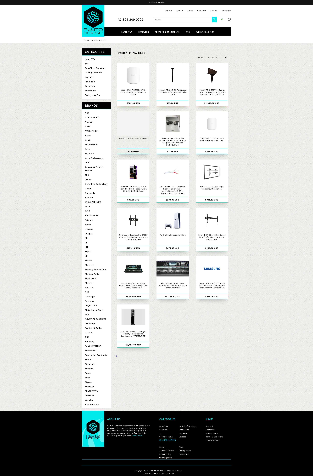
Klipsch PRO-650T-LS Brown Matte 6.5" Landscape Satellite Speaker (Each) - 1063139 (212, 92)
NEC (87, 292)
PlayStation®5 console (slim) (173, 235)
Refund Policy (212, 433)
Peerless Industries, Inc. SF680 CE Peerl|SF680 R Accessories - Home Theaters (133, 237)
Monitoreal (90, 278)
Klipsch (88, 251)
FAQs (190, 10)
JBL (86, 238)
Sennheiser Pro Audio (96, 355)
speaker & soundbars (167, 32)
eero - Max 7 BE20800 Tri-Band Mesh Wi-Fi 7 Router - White (133, 92)
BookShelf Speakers (95, 68)
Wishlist (226, 10)
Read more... (138, 435)
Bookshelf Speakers (187, 426)
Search (162, 447)
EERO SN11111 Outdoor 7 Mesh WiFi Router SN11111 (211, 139)
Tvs (87, 63)
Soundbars (90, 90)
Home (169, 10)
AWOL (88, 126)
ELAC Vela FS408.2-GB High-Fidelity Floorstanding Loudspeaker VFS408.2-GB (133, 333)
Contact (201, 10)
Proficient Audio (93, 328)
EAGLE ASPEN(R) (93, 202)
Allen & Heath (92, 117)
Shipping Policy (165, 458)
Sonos (88, 373)
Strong (88, 382)
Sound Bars (184, 430)
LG (86, 256)
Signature (90, 364)
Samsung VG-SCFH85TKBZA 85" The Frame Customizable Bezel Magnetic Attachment (212, 285)
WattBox (89, 395)
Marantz (89, 265)
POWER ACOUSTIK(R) (95, 319)
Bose (87, 149)
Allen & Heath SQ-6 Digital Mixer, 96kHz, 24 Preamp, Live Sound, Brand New (133, 285)
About (179, 10)
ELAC (87, 211)
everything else (205, 32)
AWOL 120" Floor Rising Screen (133, 138)
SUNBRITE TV (91, 391)
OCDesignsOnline (167, 473)
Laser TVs (90, 59)
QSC (87, 337)
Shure (88, 359)
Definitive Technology (96, 184)
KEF (86, 247)
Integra (89, 233)
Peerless (89, 301)
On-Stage (90, 296)
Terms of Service (166, 450)
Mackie (88, 260)
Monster (89, 283)
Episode (89, 220)
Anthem (89, 122)
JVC (86, 242)
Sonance (89, 368)
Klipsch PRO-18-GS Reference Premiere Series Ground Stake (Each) (172, 92)
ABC (87, 113)
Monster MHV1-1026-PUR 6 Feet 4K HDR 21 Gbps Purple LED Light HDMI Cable (133, 188)
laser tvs (126, 32)
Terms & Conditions (214, 437)
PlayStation (91, 305)
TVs (160, 433)
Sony (87, 377)
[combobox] (182, 19)
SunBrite (89, 386)
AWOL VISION (91, 131)
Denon (88, 188)
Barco (88, 135)
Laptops (89, 77)
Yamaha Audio (92, 404)
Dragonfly (90, 193)
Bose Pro (89, 153)
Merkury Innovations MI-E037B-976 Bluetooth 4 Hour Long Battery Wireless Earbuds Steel (172, 141)
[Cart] (227, 19)
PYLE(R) (89, 332)
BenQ (87, 140)
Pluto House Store (94, 310)
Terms (214, 10)
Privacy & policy (213, 440)
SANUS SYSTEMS (93, 346)
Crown (88, 179)
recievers (143, 32)
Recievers (90, 86)
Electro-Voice (92, 215)
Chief (87, 162)
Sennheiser (90, 350)
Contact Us (184, 454)
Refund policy (165, 454)
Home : (87, 40)
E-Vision (89, 197)
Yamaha (89, 400)
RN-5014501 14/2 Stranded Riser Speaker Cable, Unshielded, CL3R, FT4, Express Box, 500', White (172, 189)
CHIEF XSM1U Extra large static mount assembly (212, 187)
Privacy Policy (185, 450)
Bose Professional (94, 158)
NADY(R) (89, 287)
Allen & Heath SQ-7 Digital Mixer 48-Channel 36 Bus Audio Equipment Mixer (172, 285)
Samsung (89, 341)
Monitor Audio (92, 274)
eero (87, 206)
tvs (188, 32)
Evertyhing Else (93, 95)
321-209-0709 (133, 19)
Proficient (90, 323)
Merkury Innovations (95, 269)
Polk (87, 314)
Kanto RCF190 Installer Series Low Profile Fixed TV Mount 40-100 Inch (212, 237)
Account (209, 426)
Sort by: (200, 57)
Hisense (89, 229)
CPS (87, 175)
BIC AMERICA (91, 144)
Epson (88, 224)
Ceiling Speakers (93, 72)
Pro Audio (90, 81)
